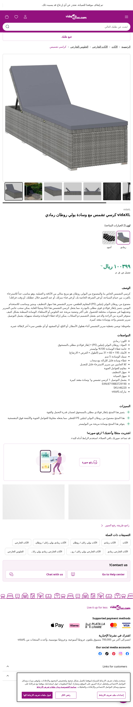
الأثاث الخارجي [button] (22, 542)
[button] (69, 5)
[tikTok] (107, 653)
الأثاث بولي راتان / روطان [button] (85, 542)
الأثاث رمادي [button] (110, 542)
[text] (115, 267)
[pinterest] (113, 653)
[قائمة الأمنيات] (16, 17)
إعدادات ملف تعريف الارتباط (111, 695)
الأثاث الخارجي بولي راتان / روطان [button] (84, 551)
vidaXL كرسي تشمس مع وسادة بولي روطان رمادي (87, 214)
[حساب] (25, 17)
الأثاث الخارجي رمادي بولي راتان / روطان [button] (45, 551)
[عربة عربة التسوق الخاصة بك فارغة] (6, 17)
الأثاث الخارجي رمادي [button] (118, 551)
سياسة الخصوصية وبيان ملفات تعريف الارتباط (56, 686)
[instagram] (120, 653)
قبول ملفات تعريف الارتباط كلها (37, 695)
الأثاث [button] (125, 542)
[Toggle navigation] (126, 17)
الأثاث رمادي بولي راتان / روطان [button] (51, 542)
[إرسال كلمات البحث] (7, 26)
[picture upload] (51, 462)
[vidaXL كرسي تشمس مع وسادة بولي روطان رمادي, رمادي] (66, 117)
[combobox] (66, 27)
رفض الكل (65, 695)
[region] (73, 687)
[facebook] (127, 653)
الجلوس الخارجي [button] (15, 551)
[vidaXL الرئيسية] (76, 16)
